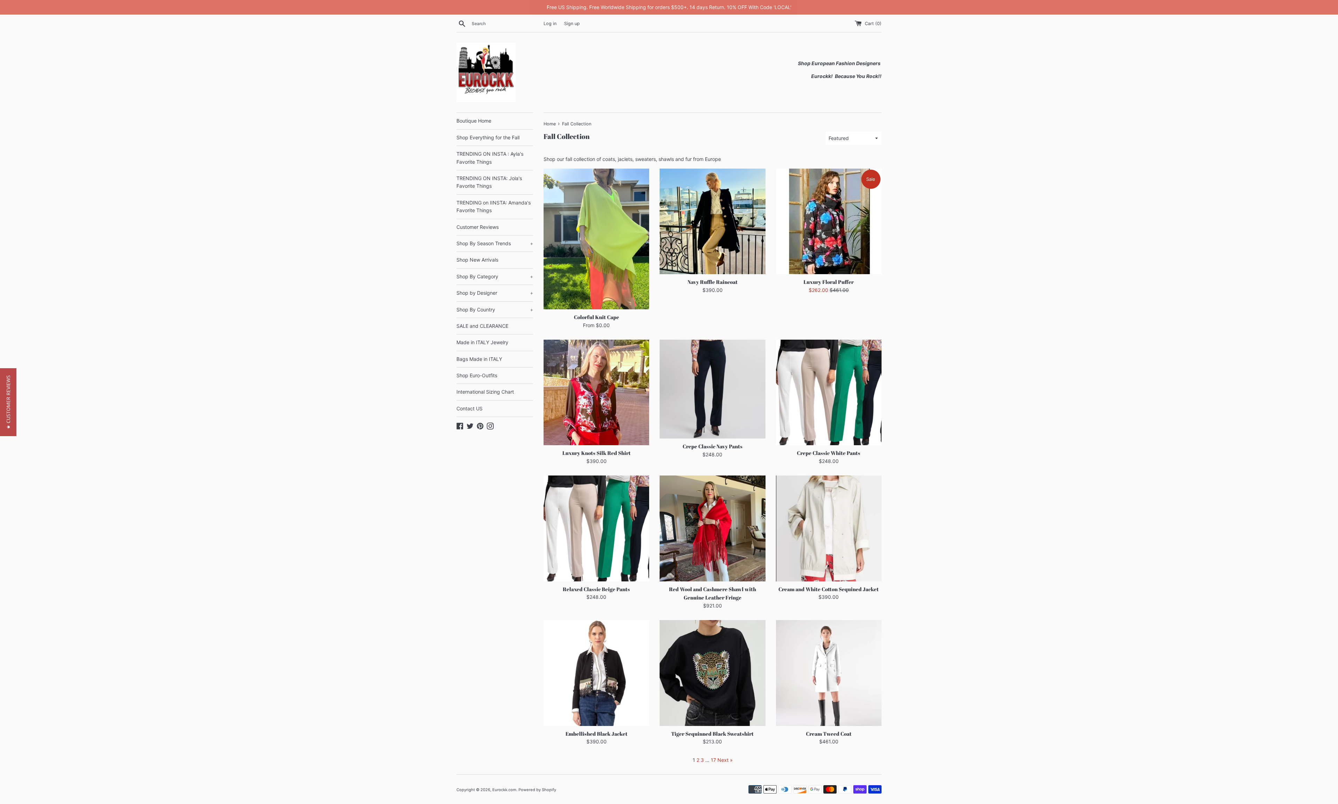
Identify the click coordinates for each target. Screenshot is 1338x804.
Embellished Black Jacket (597, 733)
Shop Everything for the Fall (488, 137)
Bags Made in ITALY (479, 359)
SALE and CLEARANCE (482, 326)
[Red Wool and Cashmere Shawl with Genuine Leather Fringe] (712, 528)
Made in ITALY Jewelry (482, 342)
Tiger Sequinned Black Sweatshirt (712, 733)
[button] (8, 402)
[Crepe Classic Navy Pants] (712, 389)
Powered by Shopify (537, 789)
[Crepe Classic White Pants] (829, 392)
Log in (550, 23)
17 (713, 760)
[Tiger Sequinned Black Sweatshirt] (712, 673)
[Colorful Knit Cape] (596, 239)
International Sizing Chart (485, 392)
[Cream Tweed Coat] (829, 673)
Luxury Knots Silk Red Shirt (596, 452)
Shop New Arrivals (477, 260)
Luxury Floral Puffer (828, 281)
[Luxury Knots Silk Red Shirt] (596, 392)
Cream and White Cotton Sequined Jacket (828, 589)
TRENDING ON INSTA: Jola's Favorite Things (489, 182)
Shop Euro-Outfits (476, 375)
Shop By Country (494, 309)
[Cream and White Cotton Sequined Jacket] (829, 528)
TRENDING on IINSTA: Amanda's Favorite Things (493, 206)
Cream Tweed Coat (829, 733)
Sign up (572, 23)
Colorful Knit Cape (596, 317)
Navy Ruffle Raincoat (712, 281)
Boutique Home (473, 121)
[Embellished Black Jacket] (596, 673)
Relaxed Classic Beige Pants (596, 589)
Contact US (469, 408)
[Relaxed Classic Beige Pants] (596, 528)
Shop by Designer (494, 293)
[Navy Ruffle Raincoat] (712, 221)
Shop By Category (494, 276)
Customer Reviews (477, 227)
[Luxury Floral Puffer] (829, 221)
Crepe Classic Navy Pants (713, 446)
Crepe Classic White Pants (828, 452)
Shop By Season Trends (494, 243)
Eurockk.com (504, 789)
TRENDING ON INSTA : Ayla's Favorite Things (489, 157)
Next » (725, 760)
